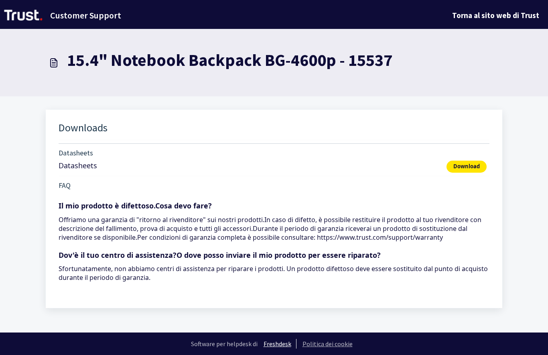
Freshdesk (277, 344)
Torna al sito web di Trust (495, 15)
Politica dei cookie (327, 344)
